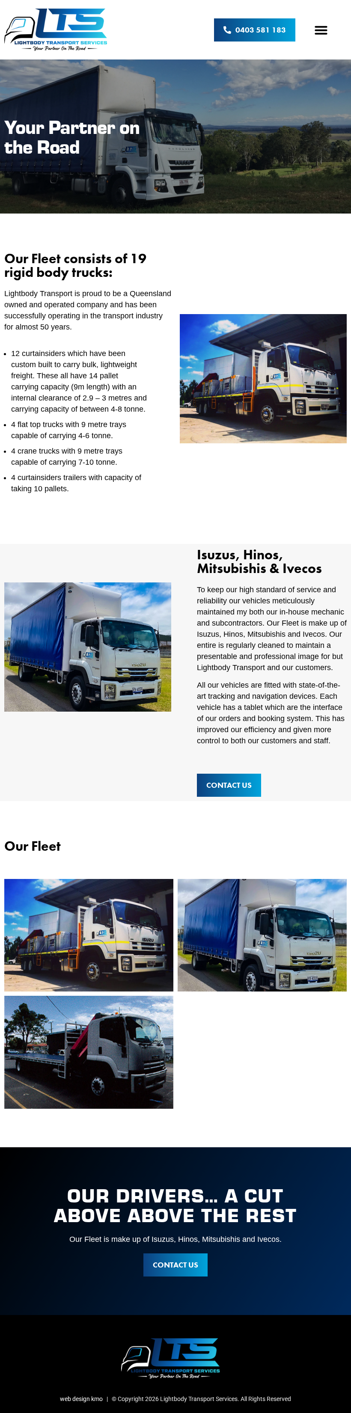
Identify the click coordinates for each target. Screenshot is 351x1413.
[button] (321, 30)
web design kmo (81, 1398)
